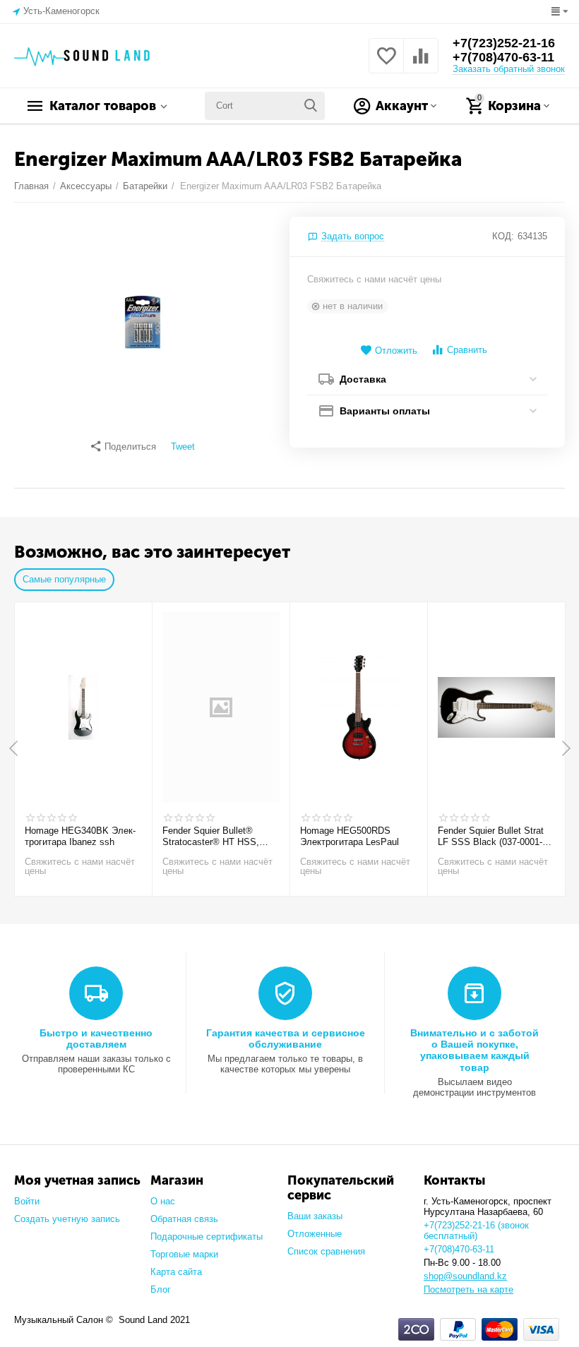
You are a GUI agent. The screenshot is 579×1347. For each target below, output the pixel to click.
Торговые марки (184, 1254)
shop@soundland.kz (465, 1276)
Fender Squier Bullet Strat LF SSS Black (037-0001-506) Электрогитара (491, 836)
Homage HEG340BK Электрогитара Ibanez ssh (80, 836)
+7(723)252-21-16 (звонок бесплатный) (476, 1230)
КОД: (503, 236)
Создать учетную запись (67, 1219)
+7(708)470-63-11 (503, 57)
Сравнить (467, 350)
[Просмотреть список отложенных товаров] (386, 64)
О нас (162, 1201)
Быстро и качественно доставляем (96, 1038)
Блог (160, 1289)
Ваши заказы (314, 1216)
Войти (27, 1201)
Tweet (183, 447)
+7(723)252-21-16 (504, 43)
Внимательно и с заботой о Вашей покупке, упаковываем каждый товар (474, 1049)
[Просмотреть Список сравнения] (421, 64)
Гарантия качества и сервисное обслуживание (285, 1038)
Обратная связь (184, 1219)
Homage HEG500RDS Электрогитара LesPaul (349, 836)
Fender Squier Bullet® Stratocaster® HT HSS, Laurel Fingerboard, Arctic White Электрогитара (214, 836)
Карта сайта (176, 1272)
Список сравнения (326, 1251)
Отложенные (314, 1233)
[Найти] (311, 106)
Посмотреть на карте (468, 1289)
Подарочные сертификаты (206, 1236)
